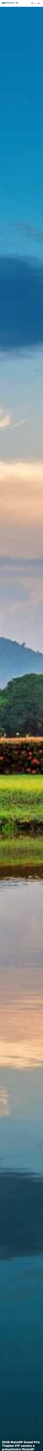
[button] (39, 3)
